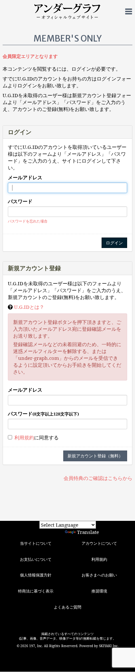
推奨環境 (99, 591)
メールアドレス (25, 177)
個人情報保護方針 (35, 575)
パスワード (20, 201)
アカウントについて (99, 543)
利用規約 (24, 437)
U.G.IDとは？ (29, 307)
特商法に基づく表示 (35, 591)
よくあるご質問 (67, 607)
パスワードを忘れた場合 (28, 221)
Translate (88, 532)
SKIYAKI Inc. (109, 646)
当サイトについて (35, 543)
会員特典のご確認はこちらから (98, 478)
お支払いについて (35, 559)
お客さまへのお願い (99, 575)
